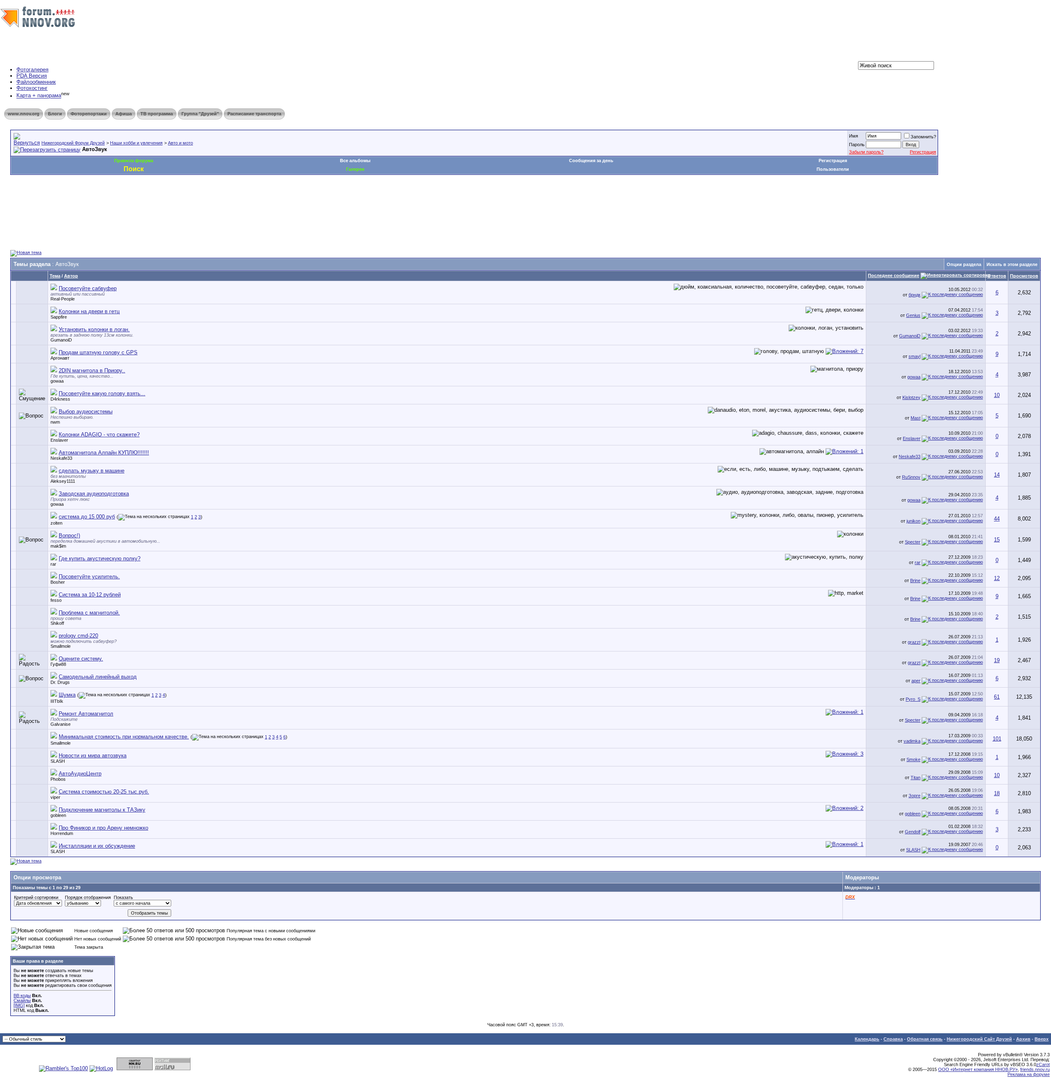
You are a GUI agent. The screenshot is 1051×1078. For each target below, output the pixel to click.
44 (997, 519)
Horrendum (61, 833)
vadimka (912, 741)
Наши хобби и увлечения (136, 142)
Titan (915, 777)
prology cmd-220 (78, 636)
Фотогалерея (32, 70)
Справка (893, 1039)
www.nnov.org (23, 113)
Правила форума (133, 160)
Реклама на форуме (1028, 1074)
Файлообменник (36, 82)
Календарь (867, 1039)
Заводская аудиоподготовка (94, 494)
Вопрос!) (69, 535)
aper (915, 680)
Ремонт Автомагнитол (86, 714)
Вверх (1042, 1039)
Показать (123, 897)
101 (997, 739)
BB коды (22, 995)
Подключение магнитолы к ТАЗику (102, 810)
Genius (913, 315)
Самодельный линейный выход (98, 677)
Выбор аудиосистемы (85, 411)
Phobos (58, 779)
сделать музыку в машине (91, 471)
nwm (55, 422)
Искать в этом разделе (1012, 264)
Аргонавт (59, 358)
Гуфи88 (58, 664)
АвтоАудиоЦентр (80, 774)
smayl (914, 356)
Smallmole (60, 646)
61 (997, 697)
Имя (853, 135)
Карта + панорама (38, 96)
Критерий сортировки (36, 897)
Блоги (55, 113)
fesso (56, 600)
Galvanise (60, 724)
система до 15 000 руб (87, 517)
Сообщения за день (591, 160)
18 (997, 793)
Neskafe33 (61, 458)
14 (997, 475)
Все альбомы (355, 160)
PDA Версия (31, 76)
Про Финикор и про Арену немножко (103, 828)
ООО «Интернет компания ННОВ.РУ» (978, 1069)
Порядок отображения (88, 897)
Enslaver (59, 440)
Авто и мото (180, 142)
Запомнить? (923, 136)
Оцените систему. (81, 659)
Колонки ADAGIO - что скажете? (99, 434)
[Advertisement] (159, 199)
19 (997, 660)
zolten (56, 523)
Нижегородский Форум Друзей (73, 142)
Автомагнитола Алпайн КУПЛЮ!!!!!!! (104, 453)
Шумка (67, 695)
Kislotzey (911, 397)
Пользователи (833, 169)
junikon (913, 520)
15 (997, 540)
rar (53, 564)
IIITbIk (56, 701)
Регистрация (923, 151)
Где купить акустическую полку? (99, 558)
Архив (1023, 1039)
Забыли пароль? (866, 151)
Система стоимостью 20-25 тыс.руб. (104, 792)
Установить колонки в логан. (94, 329)
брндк (914, 294)
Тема (55, 275)
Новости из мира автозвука (92, 755)
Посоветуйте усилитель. (89, 576)
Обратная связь (925, 1039)
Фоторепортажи (89, 113)
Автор (71, 275)
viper (55, 797)
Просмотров (1024, 275)
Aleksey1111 (62, 481)
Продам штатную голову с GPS (98, 352)
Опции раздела (964, 264)
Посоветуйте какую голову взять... (102, 393)
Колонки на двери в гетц (89, 311)
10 (997, 395)
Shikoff (57, 623)
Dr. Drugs (60, 682)
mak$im (58, 546)
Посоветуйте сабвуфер (88, 288)
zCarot (1043, 1064)
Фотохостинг (32, 88)
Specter (912, 541)
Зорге (914, 795)
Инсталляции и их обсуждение (97, 846)
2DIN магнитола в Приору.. (92, 370)
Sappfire (58, 316)
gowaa (57, 380)
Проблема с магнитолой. (89, 613)
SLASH (57, 761)
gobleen (58, 815)
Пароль (857, 144)
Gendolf (912, 831)
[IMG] (19, 1005)
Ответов (996, 275)
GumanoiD (61, 339)
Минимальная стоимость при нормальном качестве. (124, 737)
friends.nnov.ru (1035, 1069)
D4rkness (60, 399)
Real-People (62, 298)
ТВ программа (156, 113)
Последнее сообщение (893, 275)
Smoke (913, 759)
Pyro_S (913, 699)
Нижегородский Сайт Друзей (979, 1039)
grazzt (914, 642)
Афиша (123, 113)
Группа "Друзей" (200, 113)
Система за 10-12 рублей (90, 595)
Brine (915, 580)
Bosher (57, 582)
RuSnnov (911, 477)
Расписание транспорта (254, 113)
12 (997, 578)
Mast (915, 417)
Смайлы (22, 1000)
